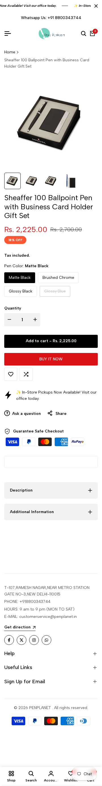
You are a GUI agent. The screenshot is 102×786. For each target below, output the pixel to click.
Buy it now (51, 359)
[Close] (95, 6)
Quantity (12, 308)
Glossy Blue (55, 293)
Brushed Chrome (58, 277)
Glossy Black (20, 291)
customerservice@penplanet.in (48, 616)
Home (9, 52)
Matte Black (20, 277)
